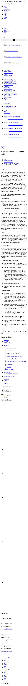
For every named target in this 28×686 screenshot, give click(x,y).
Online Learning (7, 99)
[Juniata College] (15, 4)
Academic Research (8, 85)
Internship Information (9, 369)
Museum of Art (7, 95)
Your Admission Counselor (10, 106)
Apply (5, 7)
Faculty (5, 381)
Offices (5, 659)
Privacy (5, 667)
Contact (5, 383)
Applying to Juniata (8, 105)
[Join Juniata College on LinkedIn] (15, 565)
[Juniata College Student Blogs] (15, 521)
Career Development (8, 160)
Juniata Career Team (11, 348)
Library (5, 663)
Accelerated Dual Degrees (10, 81)
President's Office (8, 89)
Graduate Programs (8, 82)
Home (5, 159)
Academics (6, 9)
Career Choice (7, 342)
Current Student (7, 71)
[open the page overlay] (5, 18)
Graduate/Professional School (11, 373)
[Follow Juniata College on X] (15, 473)
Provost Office (7, 87)
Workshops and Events (9, 376)
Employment (7, 372)
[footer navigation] (6, 400)
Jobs (5, 666)
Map (5, 660)
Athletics (6, 15)
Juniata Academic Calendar (10, 93)
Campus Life (7, 10)
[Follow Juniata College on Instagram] (15, 497)
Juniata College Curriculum (10, 83)
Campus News (7, 657)
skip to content (22, 1)
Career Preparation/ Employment (11, 163)
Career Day (6, 340)
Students (6, 341)
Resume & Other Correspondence (15, 356)
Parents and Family (8, 73)
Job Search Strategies (12, 358)
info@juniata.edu (8, 629)
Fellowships (6, 86)
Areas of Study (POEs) (9, 79)
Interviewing (10, 364)
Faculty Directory (8, 91)
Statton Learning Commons (10, 94)
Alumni (5, 13)
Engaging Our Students (9, 90)
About (5, 17)
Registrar (6, 98)
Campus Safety (7, 97)
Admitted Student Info (9, 107)
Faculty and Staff (8, 75)
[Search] (14, 40)
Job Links (9, 367)
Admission (6, 11)
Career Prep (6, 345)
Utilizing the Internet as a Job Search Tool (16, 361)
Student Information (8, 162)
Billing (5, 664)
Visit (5, 6)
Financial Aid (7, 103)
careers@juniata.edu (5, 395)
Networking (9, 350)
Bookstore (6, 662)
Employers (6, 379)
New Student (7, 70)
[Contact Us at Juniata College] (15, 541)
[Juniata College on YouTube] (15, 582)
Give (5, 14)
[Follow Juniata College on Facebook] (15, 449)
